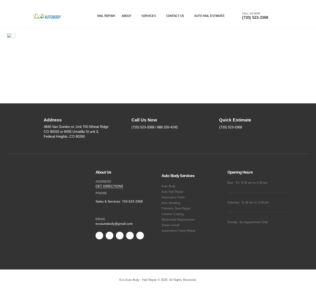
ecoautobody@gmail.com (114, 223)
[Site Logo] (47, 16)
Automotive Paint (173, 197)
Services (148, 16)
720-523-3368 (132, 201)
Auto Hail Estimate (209, 16)
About (126, 16)
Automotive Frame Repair (178, 230)
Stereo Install (170, 225)
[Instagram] (130, 235)
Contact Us (175, 16)
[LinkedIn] (140, 235)
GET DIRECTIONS (109, 186)
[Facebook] (99, 235)
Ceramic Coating (172, 214)
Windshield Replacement (178, 219)
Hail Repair (106, 16)
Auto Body (168, 186)
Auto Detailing (170, 203)
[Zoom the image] (59, 202)
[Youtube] (120, 235)
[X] (109, 235)
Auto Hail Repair (172, 191)
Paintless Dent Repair (176, 208)
